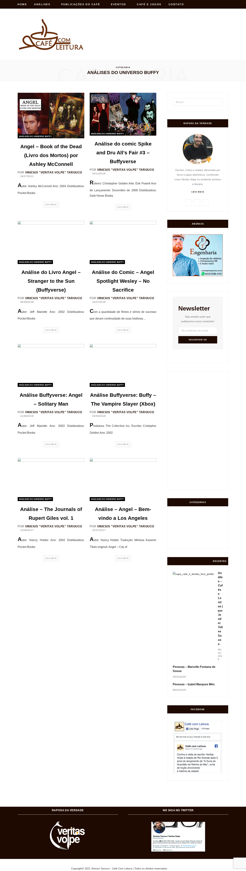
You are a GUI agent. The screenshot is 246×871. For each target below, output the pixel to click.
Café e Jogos (149, 4)
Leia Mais (51, 205)
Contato (176, 4)
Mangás (218, 529)
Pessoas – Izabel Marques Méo (194, 684)
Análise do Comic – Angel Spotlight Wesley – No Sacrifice (123, 281)
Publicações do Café (80, 4)
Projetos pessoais (191, 543)
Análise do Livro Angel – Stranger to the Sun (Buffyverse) (51, 281)
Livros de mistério (177, 529)
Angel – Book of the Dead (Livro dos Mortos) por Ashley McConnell (51, 155)
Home (22, 4)
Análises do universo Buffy (35, 136)
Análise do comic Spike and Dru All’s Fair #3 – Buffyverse (123, 152)
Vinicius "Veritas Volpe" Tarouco (53, 172)
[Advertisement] (162, 27)
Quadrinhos (204, 529)
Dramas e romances (191, 529)
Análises (42, 4)
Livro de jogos (218, 543)
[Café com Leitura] (52, 34)
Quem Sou (204, 543)
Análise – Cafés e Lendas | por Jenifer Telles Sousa (220, 608)
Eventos (118, 4)
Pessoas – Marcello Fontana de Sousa (194, 669)
